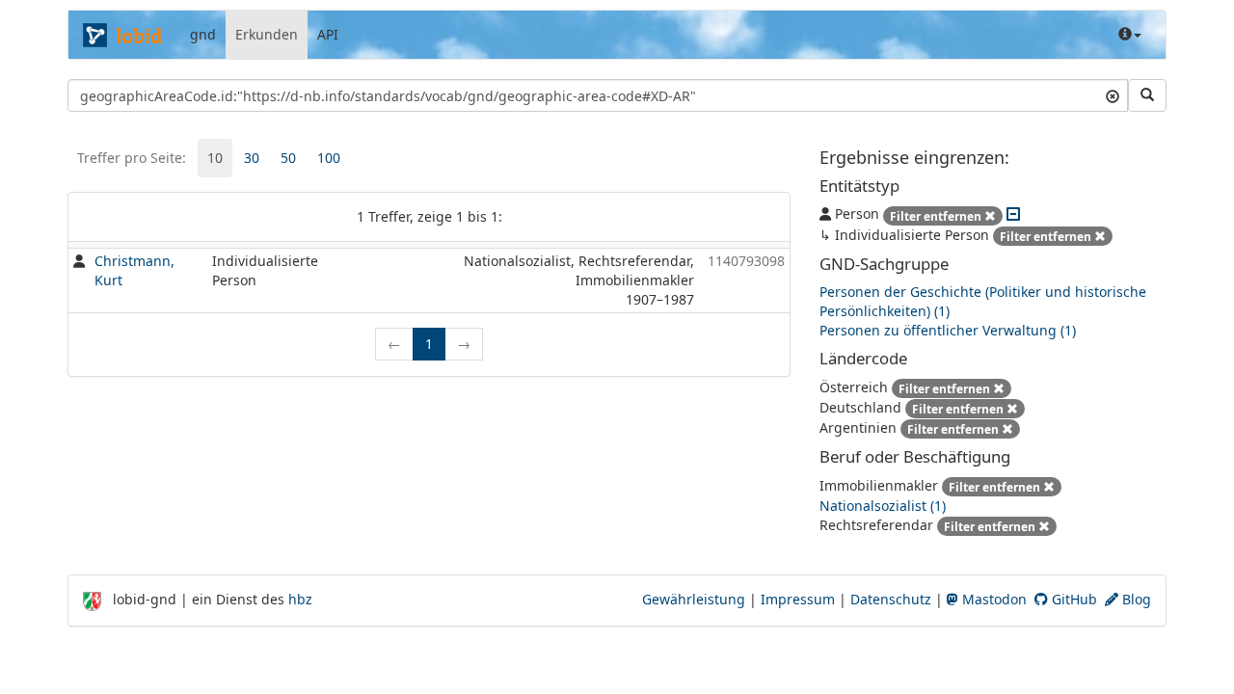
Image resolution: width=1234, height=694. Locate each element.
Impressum (798, 599)
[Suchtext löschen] (1112, 95)
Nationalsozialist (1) (882, 505)
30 (251, 157)
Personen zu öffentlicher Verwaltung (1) (947, 330)
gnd (203, 34)
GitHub (1072, 599)
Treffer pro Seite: (131, 157)
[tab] (215, 158)
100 (328, 157)
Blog (1134, 599)
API (327, 34)
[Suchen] (1147, 95)
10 (215, 157)
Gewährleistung (693, 599)
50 (288, 157)
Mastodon (992, 599)
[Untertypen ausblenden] (1013, 213)
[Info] (1130, 35)
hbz (300, 599)
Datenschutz (890, 599)
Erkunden (266, 34)
